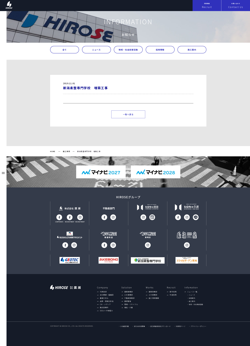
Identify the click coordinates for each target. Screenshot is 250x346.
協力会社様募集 (139, 326)
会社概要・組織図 (107, 295)
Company (102, 287)
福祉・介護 (128, 307)
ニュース (96, 49)
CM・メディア (105, 304)
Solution (126, 287)
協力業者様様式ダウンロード (160, 326)
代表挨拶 (103, 292)
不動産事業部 (129, 298)
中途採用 (173, 295)
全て (65, 49)
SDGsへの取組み (106, 311)
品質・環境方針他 (107, 301)
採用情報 (160, 49)
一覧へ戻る (128, 114)
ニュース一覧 (192, 292)
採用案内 (192, 298)
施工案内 (192, 49)
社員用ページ (180, 326)
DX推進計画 (124, 326)
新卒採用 (173, 292)
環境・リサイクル (131, 304)
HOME (52, 151)
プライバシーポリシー (198, 326)
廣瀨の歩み (104, 298)
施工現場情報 (154, 298)
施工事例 (66, 151)
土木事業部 (128, 295)
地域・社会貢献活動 (128, 49)
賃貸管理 (127, 301)
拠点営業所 (104, 307)
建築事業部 (128, 292)
